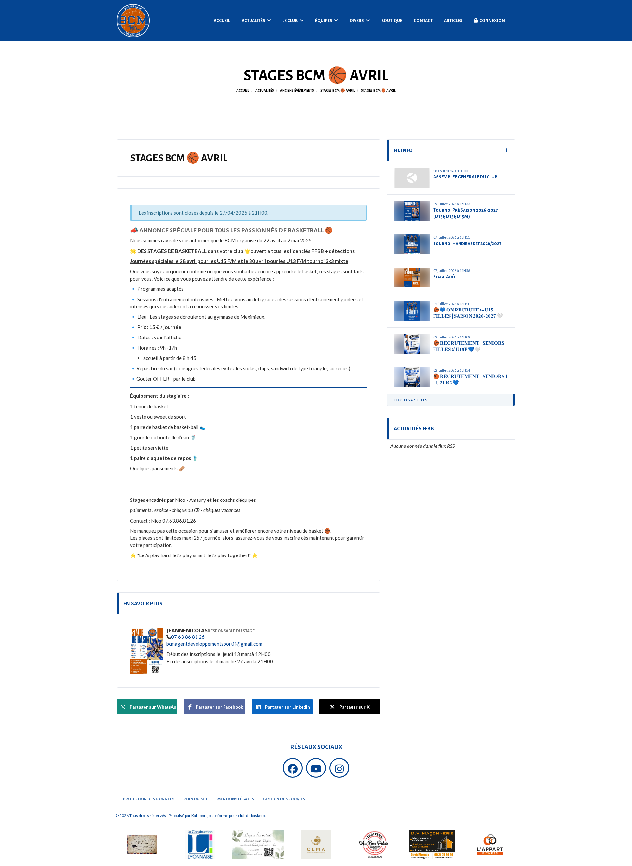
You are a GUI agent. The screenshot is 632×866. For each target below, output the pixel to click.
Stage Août (445, 276)
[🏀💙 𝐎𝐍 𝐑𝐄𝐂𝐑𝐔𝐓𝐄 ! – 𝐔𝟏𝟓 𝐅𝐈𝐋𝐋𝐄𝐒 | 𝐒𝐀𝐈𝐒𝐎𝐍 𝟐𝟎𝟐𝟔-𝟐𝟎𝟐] (412, 311)
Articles (453, 20)
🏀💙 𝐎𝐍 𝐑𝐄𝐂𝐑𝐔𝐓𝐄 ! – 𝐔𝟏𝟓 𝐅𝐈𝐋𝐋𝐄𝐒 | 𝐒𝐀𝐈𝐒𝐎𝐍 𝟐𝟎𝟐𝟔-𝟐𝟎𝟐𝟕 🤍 (468, 313)
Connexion (492, 20)
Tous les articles (410, 400)
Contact (423, 20)
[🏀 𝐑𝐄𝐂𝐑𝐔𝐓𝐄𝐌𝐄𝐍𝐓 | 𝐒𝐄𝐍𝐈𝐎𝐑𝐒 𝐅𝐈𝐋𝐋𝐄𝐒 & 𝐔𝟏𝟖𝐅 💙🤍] (412, 344)
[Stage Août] (412, 277)
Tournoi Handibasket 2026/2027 (467, 243)
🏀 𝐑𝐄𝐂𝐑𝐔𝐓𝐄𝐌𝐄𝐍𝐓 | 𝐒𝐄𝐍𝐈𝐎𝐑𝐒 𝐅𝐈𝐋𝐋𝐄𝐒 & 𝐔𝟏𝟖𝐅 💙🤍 (468, 346)
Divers (357, 20)
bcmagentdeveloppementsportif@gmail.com (214, 644)
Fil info (403, 150)
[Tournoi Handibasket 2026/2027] (412, 244)
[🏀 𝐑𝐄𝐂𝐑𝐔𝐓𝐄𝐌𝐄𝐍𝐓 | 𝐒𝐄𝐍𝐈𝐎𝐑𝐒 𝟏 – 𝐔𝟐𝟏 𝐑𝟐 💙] (412, 377)
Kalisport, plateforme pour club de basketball (230, 815)
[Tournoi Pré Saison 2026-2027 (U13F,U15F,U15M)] (412, 211)
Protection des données (148, 799)
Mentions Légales (235, 799)
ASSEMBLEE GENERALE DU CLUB (465, 177)
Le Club (290, 20)
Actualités (254, 20)
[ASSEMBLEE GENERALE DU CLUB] (412, 178)
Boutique (391, 20)
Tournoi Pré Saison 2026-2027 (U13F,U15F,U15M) (465, 213)
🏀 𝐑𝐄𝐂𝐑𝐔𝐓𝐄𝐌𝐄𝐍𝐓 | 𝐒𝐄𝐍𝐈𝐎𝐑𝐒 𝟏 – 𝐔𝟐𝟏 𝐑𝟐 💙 (470, 380)
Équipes (324, 20)
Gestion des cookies (284, 799)
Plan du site (195, 799)
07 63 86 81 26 (188, 637)
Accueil (222, 20)
